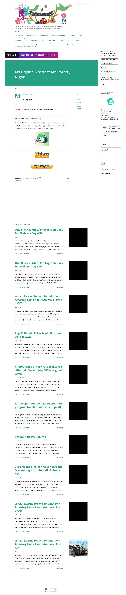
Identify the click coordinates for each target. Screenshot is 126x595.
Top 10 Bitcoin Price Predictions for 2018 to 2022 (38, 335)
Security (70, 40)
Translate (115, 80)
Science (25, 44)
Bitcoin (42, 40)
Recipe (59, 44)
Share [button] (78, 94)
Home (17, 31)
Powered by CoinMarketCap (111, 131)
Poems (43, 44)
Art (26, 40)
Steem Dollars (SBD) (114, 126)
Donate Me (72, 35)
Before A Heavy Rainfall (30, 437)
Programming (69, 44)
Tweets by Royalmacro (108, 169)
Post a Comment (24, 254)
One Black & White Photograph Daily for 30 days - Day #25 (39, 264)
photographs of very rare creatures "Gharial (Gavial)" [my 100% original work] (38, 370)
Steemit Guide (44, 35)
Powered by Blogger (52, 589)
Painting (79, 108)
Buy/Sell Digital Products (58, 35)
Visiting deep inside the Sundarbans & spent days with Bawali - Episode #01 (38, 470)
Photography (18, 40)
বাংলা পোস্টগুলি (34, 40)
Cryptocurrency (53, 40)
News (62, 40)
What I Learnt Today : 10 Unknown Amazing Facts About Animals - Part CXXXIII (38, 300)
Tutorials (79, 44)
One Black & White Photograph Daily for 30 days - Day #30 (39, 231)
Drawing (79, 106)
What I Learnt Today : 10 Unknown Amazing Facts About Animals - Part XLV (38, 544)
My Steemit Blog (19, 35)
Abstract (79, 102)
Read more (60, 254)
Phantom (112, 72)
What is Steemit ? (31, 35)
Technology (34, 44)
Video (77, 40)
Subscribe (78, 4)
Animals (17, 44)
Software (51, 44)
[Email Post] (40, 178)
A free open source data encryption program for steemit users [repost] (38, 405)
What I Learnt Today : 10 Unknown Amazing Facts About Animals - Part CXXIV (38, 507)
